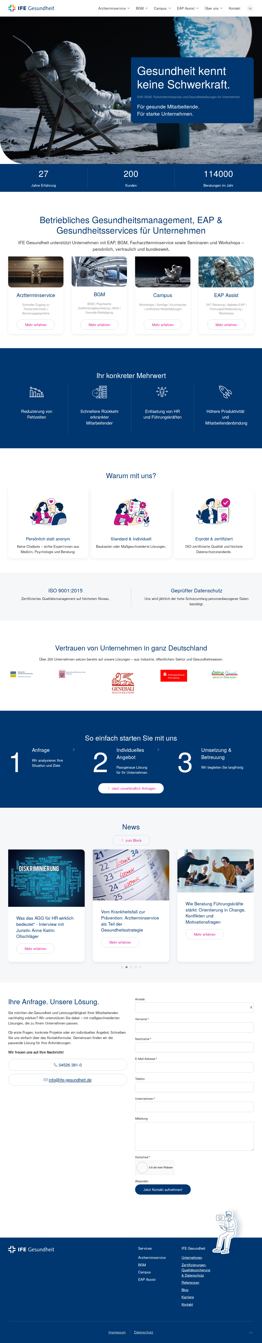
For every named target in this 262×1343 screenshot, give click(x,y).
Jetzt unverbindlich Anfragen (133, 788)
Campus (162, 294)
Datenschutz (143, 1332)
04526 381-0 (70, 1065)
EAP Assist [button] (185, 8)
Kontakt (234, 8)
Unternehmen (145, 1098)
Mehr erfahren (36, 324)
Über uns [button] (212, 8)
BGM (99, 294)
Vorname (142, 1019)
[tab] (122, 967)
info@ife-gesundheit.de (70, 1080)
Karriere (188, 1296)
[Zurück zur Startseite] (31, 8)
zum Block (133, 840)
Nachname (143, 1039)
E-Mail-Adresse (146, 1058)
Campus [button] (160, 8)
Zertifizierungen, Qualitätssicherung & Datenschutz (196, 1270)
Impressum (117, 1332)
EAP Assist (226, 294)
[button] (251, 1333)
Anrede (140, 999)
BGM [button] (140, 8)
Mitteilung (141, 1118)
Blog (185, 1289)
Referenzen (190, 1282)
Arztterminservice (36, 294)
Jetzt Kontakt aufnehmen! (162, 1189)
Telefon (140, 1078)
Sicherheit (142, 1157)
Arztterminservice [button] (112, 8)
